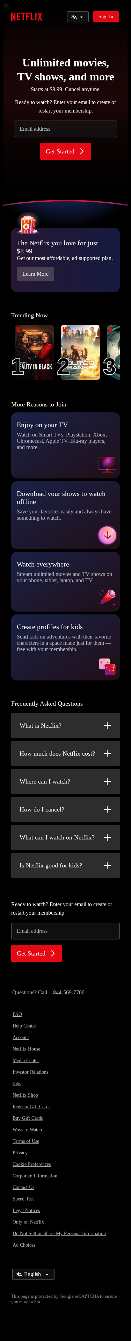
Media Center (26, 1060)
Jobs (17, 1083)
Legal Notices (26, 1210)
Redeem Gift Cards (31, 1106)
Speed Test (23, 1199)
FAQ (17, 1014)
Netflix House (26, 1049)
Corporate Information (35, 1175)
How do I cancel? (42, 809)
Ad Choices (24, 1245)
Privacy (20, 1152)
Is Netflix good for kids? (51, 865)
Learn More (35, 274)
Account (21, 1037)
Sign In (106, 16)
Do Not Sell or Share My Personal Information (59, 1233)
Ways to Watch (27, 1129)
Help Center (24, 1026)
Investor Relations (30, 1072)
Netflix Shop (25, 1095)
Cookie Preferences (32, 1164)
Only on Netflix (28, 1222)
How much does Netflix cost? (57, 753)
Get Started (60, 151)
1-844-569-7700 (67, 992)
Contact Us (23, 1187)
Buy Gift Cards (28, 1118)
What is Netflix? (40, 725)
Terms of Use (26, 1141)
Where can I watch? (45, 781)
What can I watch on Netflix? (57, 837)
